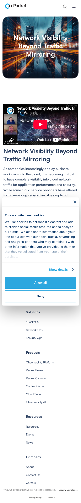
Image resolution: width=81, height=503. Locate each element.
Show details (58, 269)
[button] (74, 6)
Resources (32, 426)
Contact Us (33, 475)
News (29, 442)
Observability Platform (40, 362)
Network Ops (34, 330)
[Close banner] (74, 201)
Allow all (40, 282)
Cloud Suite (33, 394)
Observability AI (36, 402)
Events (30, 434)
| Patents (50, 497)
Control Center (35, 386)
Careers (31, 482)
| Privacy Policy (34, 497)
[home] (14, 6)
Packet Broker (35, 370)
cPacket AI (32, 322)
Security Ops (34, 337)
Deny (40, 296)
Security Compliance (68, 490)
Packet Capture (35, 378)
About (30, 467)
